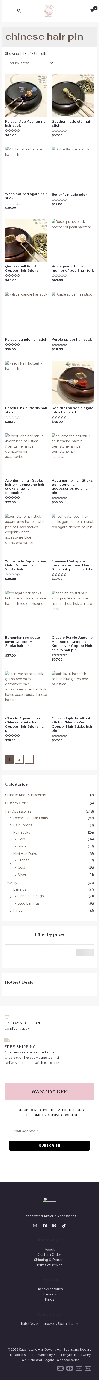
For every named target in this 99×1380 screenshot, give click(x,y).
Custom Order (16, 803)
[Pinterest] (54, 1226)
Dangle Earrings (31, 896)
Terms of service (49, 1265)
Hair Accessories (18, 811)
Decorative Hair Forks (30, 818)
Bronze (23, 860)
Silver (22, 846)
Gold (21, 839)
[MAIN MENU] (8, 11)
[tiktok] (64, 1226)
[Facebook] (45, 1226)
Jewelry (11, 883)
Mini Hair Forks (25, 854)
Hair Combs (22, 825)
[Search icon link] (19, 11)
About (50, 1249)
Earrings (19, 889)
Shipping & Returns (49, 1260)
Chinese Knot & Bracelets (25, 795)
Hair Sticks (21, 832)
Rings (17, 910)
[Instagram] (35, 1226)
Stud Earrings (28, 903)
